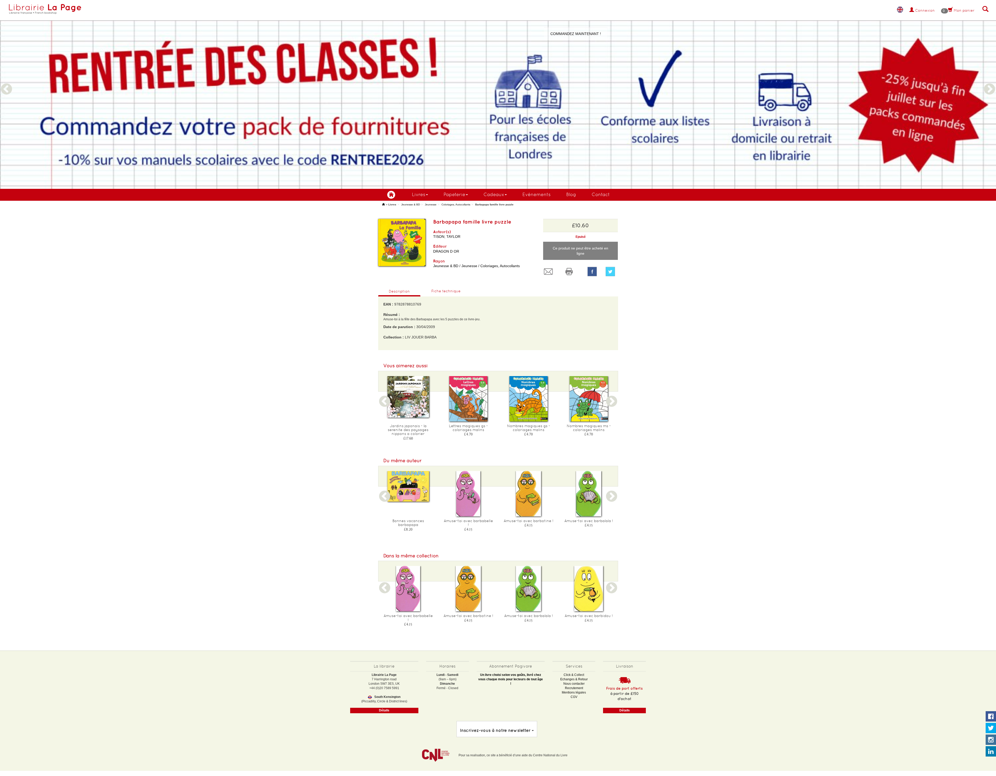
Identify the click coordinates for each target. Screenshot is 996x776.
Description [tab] (399, 291)
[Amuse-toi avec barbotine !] (528, 493)
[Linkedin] (991, 752)
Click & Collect (574, 675)
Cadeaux (493, 194)
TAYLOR (453, 236)
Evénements (536, 194)
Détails (384, 710)
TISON (438, 236)
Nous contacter (574, 683)
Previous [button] (6, 83)
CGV (574, 697)
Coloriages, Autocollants (455, 204)
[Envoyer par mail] (549, 271)
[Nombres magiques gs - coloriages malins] (528, 398)
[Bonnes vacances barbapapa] (408, 486)
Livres (418, 194)
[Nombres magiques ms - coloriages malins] (589, 398)
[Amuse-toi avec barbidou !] (589, 588)
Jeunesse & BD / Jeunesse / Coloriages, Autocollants (476, 266)
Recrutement (574, 688)
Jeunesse (431, 204)
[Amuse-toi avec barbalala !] (589, 493)
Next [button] (989, 83)
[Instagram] (991, 740)
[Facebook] (592, 271)
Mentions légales (574, 692)
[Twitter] (611, 271)
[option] (498, 94)
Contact (601, 194)
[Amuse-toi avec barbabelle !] (468, 493)
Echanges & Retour (574, 679)
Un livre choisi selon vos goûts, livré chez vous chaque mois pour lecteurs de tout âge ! (510, 679)
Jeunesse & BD (410, 204)
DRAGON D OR (446, 251)
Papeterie (454, 194)
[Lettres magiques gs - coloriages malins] (468, 398)
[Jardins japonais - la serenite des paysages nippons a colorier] (408, 397)
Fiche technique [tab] (446, 291)
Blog (571, 194)
